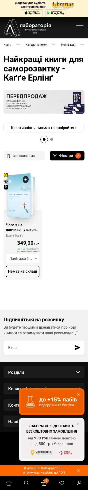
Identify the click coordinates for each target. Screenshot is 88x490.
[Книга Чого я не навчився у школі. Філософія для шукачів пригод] (18, 196)
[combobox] (22, 258)
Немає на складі (22, 271)
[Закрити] (78, 470)
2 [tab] (51, 139)
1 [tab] (44, 139)
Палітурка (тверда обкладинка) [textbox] (24, 258)
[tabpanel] (44, 127)
